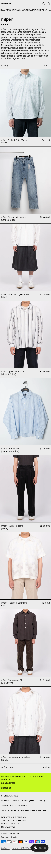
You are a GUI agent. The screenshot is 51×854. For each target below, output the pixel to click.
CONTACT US (8, 827)
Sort (46, 65)
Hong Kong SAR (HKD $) (22, 848)
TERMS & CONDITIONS (13, 820)
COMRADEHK (13, 834)
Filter (3, 65)
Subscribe (6, 788)
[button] (43, 4)
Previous (8, 767)
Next (44, 767)
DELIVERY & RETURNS (13, 817)
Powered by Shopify (9, 837)
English (4, 848)
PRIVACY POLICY (10, 823)
